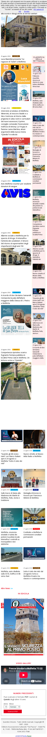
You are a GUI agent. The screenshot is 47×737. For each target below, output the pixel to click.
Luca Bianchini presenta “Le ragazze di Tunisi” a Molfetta (13, 60)
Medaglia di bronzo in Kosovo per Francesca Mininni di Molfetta (37, 155)
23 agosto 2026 (5, 292)
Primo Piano (16, 108)
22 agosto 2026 (37, 271)
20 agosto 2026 (37, 98)
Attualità (17, 181)
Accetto (26, 11)
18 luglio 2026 (5, 108)
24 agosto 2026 (5, 181)
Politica (36, 529)
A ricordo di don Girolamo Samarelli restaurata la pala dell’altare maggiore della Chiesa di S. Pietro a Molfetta (16, 299)
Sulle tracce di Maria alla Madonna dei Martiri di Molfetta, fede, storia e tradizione (38, 329)
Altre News (5, 588)
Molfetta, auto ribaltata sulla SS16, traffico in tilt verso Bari (38, 104)
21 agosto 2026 (37, 147)
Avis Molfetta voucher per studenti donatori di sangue (16, 185)
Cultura (16, 56)
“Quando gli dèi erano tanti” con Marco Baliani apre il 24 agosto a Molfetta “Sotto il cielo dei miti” (39, 303)
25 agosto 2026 (5, 56)
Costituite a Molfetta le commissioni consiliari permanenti (37, 179)
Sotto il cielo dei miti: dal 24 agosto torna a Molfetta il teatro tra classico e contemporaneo (38, 130)
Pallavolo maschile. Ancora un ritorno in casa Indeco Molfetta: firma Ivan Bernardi (38, 82)
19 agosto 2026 (37, 73)
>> (12, 588)
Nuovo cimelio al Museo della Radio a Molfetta (39, 276)
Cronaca (16, 233)
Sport (36, 490)
